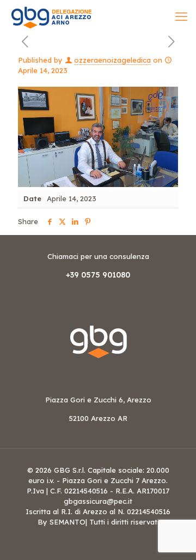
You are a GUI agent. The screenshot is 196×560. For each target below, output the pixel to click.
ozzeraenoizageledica (112, 60)
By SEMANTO (61, 521)
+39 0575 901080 (98, 275)
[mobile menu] (181, 16)
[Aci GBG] (51, 16)
